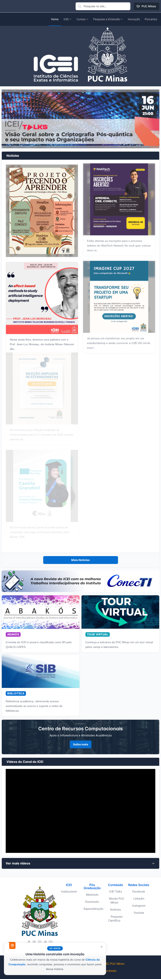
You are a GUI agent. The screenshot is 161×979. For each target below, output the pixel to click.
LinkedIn (138, 898)
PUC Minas (149, 6)
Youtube (139, 912)
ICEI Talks (115, 891)
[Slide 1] (79, 142)
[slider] (58, 848)
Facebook (138, 891)
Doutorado (92, 901)
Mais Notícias (80, 560)
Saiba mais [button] (80, 744)
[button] (133, 19)
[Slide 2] (82, 142)
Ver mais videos (18, 863)
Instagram (138, 905)
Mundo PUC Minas (116, 900)
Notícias (115, 909)
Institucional (69, 891)
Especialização (93, 908)
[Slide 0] (76, 142)
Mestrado (92, 894)
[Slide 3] (84, 142)
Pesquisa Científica (115, 918)
